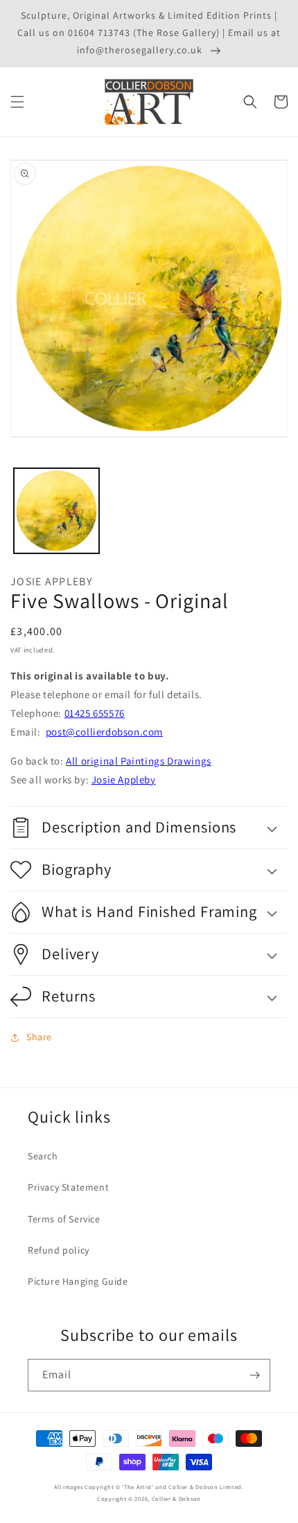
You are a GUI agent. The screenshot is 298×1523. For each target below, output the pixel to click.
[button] (17, 102)
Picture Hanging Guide (78, 1281)
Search (43, 1156)
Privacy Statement (68, 1187)
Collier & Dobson (176, 1498)
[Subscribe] (254, 1375)
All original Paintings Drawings (138, 760)
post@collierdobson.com (104, 731)
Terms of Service (64, 1219)
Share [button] (39, 1037)
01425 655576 (94, 713)
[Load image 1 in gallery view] (56, 510)
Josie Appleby (123, 779)
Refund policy (58, 1250)
